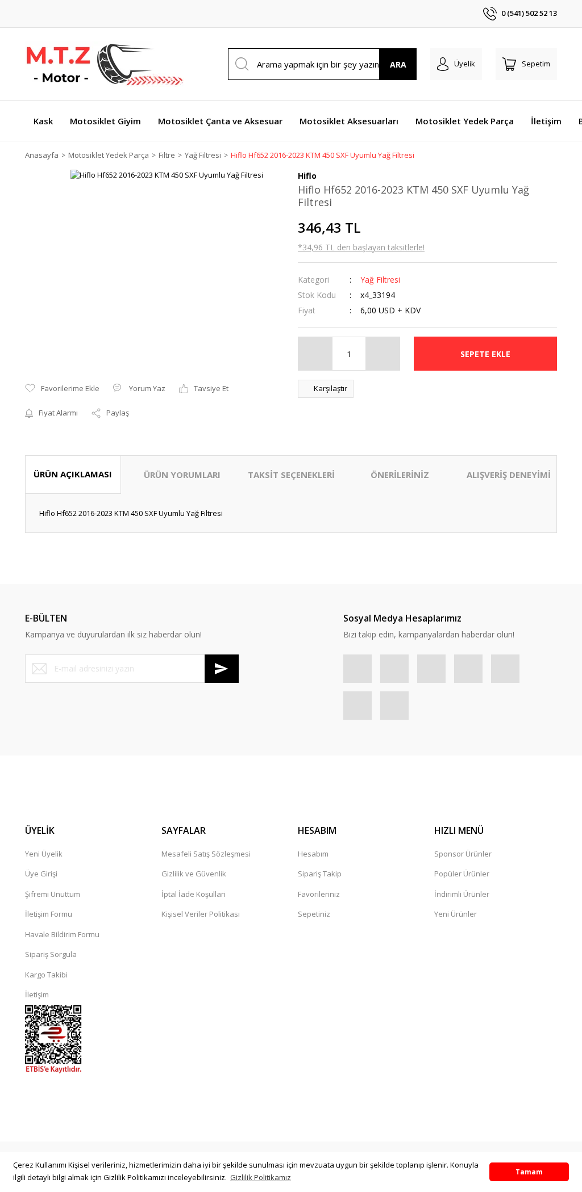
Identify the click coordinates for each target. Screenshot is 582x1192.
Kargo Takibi (46, 974)
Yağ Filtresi (380, 279)
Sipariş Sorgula (51, 954)
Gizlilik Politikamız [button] (260, 1177)
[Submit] (222, 668)
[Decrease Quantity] (315, 353)
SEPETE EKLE (485, 354)
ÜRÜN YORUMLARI (182, 474)
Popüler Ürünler (461, 873)
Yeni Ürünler (455, 914)
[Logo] (104, 64)
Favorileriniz (319, 894)
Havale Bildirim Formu (62, 934)
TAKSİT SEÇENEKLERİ (291, 474)
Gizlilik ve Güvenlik (193, 873)
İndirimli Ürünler (461, 894)
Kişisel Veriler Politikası (200, 914)
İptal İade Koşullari (193, 894)
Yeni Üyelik (44, 854)
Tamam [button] (529, 1171)
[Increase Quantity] (382, 353)
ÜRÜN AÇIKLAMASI (73, 474)
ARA (398, 64)
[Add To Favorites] (62, 388)
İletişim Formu (48, 914)
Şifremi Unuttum (52, 894)
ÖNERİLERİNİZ (400, 474)
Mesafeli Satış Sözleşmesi (206, 854)
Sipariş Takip (320, 873)
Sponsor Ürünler (463, 854)
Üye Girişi (41, 873)
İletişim (37, 994)
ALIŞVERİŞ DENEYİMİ (509, 474)
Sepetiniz (314, 914)
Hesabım (313, 854)
